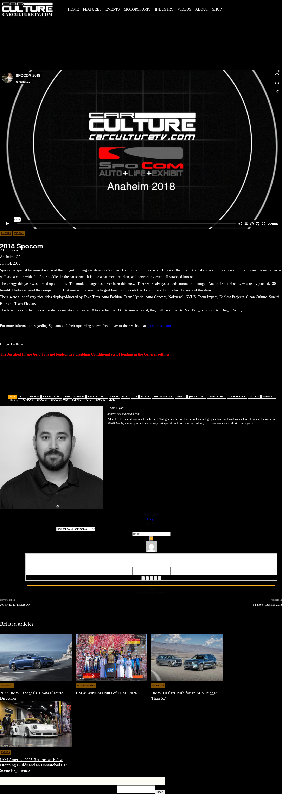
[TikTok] (129, 429)
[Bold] (143, 578)
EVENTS (6, 233)
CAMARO (79, 396)
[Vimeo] (267, 8)
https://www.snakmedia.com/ (123, 413)
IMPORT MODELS (163, 396)
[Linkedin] (122, 429)
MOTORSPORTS (86, 685)
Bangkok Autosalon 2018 (267, 604)
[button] (232, 9)
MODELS (254, 396)
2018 (22, 396)
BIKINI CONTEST (51, 396)
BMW (67, 396)
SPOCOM (42, 399)
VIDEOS (19, 233)
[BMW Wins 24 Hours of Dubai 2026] (111, 657)
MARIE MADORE (236, 396)
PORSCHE (27, 399)
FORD (125, 396)
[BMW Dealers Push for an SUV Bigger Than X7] (187, 657)
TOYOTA (100, 399)
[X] (258, 8)
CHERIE (114, 396)
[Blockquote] (159, 578)
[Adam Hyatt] (51, 457)
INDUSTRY (7, 685)
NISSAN (14, 399)
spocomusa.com (159, 326)
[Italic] (147, 578)
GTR (135, 396)
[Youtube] (277, 8)
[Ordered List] (151, 578)
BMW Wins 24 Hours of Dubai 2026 (106, 693)
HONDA (145, 396)
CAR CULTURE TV (97, 396)
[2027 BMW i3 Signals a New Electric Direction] (36, 657)
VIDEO (112, 399)
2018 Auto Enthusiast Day (15, 604)
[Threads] (155, 429)
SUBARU (76, 399)
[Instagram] (249, 8)
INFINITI (180, 396)
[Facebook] (240, 8)
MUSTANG (268, 396)
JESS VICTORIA (196, 396)
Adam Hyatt (115, 408)
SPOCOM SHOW (59, 399)
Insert (159, 791)
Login (151, 519)
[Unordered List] (155, 578)
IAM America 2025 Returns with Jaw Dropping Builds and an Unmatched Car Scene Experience (33, 765)
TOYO (88, 399)
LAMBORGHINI (216, 396)
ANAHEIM (34, 396)
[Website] (142, 429)
